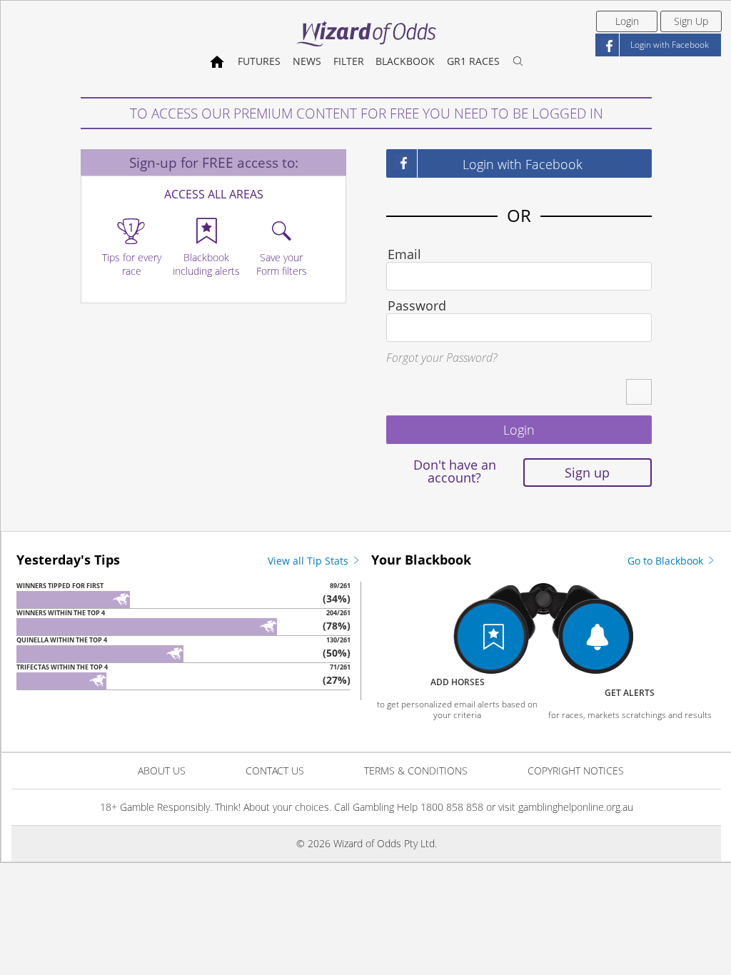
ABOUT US (162, 770)
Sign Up (691, 21)
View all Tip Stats (309, 560)
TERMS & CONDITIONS (416, 770)
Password (417, 305)
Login (627, 21)
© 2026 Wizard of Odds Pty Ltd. (366, 843)
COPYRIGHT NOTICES (576, 770)
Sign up (587, 472)
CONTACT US (275, 770)
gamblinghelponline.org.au (575, 807)
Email (404, 254)
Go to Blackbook (666, 560)
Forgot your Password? (441, 357)
